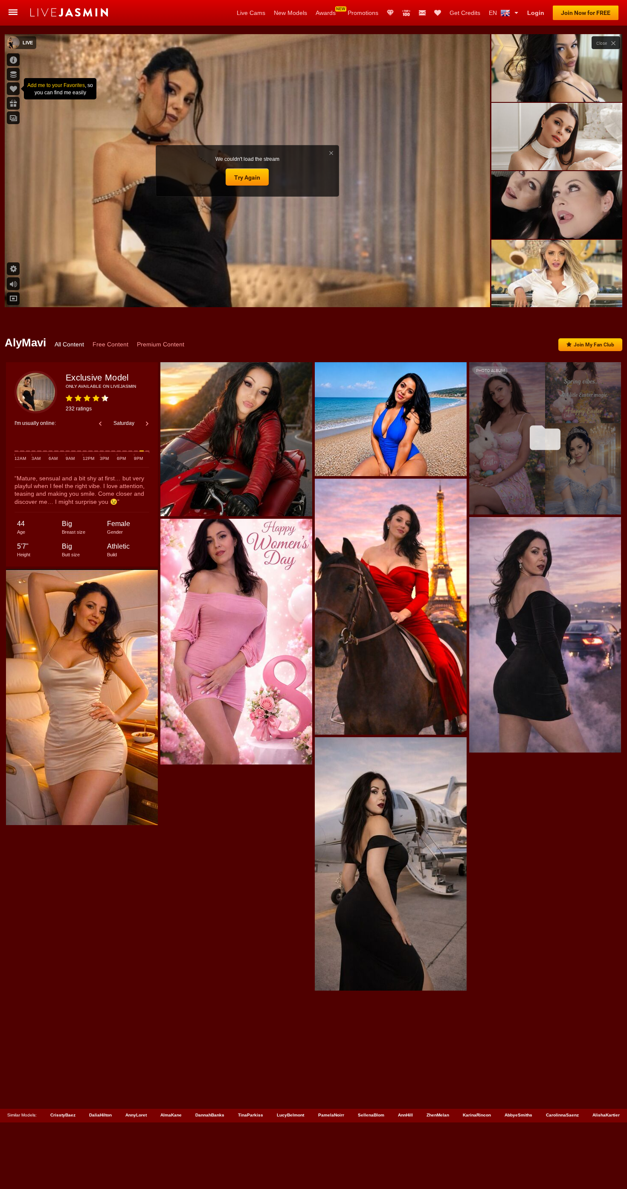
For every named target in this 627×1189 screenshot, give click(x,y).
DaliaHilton (100, 1115)
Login (535, 12)
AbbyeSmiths (518, 1115)
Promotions (363, 12)
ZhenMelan (438, 1115)
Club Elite (390, 12)
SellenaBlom (371, 1115)
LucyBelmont (290, 1115)
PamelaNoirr (331, 1115)
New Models (290, 12)
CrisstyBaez (62, 1115)
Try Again (247, 177)
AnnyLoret (136, 1115)
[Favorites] (437, 12)
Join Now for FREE (585, 12)
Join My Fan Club (594, 345)
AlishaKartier (606, 1115)
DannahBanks (209, 1115)
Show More (557, 293)
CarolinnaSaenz (562, 1115)
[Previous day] (100, 424)
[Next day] (147, 424)
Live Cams (251, 12)
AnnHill (405, 1115)
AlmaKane (171, 1115)
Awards (326, 12)
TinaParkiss (250, 1115)
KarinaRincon (477, 1115)
